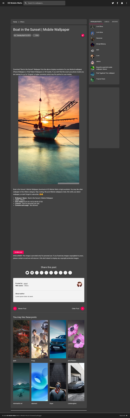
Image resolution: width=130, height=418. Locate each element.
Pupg (33, 361)
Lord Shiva (99, 26)
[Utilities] (126, 3)
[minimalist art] (21, 383)
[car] (58, 340)
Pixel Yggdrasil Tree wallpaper (105, 73)
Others (26, 192)
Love (97, 55)
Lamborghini (72, 403)
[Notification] (122, 3)
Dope (51, 403)
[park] (21, 340)
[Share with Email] (56, 273)
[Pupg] (39, 340)
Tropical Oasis (100, 79)
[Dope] (58, 383)
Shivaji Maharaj (101, 44)
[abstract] (39, 383)
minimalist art (17, 403)
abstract (34, 403)
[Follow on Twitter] (113, 3)
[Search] (26, 3)
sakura (98, 61)
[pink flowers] (76, 340)
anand (26, 283)
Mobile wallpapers (56, 192)
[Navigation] (3, 3)
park (14, 361)
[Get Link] (65, 273)
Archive (115, 21)
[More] (70, 273)
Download (18, 252)
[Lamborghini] (76, 383)
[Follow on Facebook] (117, 3)
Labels (106, 21)
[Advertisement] (65, 12)
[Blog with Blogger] (60, 273)
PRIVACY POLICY (25, 415)
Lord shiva (99, 32)
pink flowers (72, 361)
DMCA (18, 415)
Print (36, 35)
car (51, 361)
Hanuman (99, 38)
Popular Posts (96, 21)
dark (97, 50)
